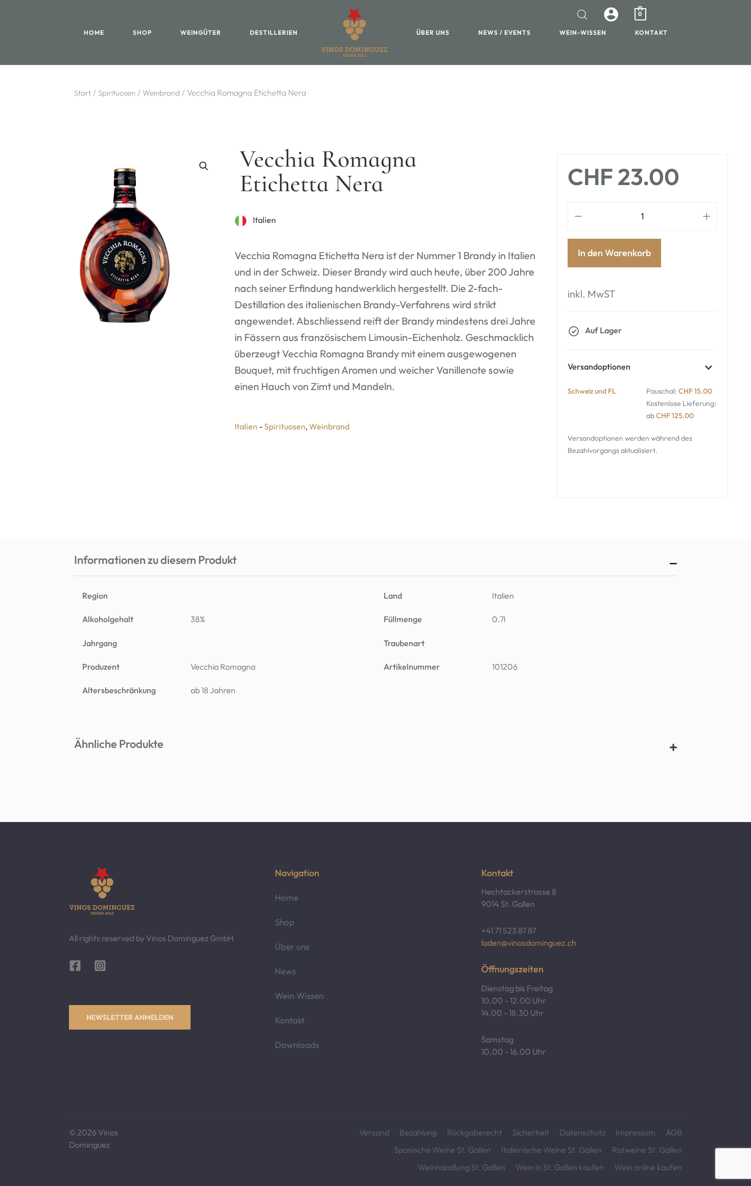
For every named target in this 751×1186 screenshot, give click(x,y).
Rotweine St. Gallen (647, 1150)
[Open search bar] (582, 14)
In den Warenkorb (614, 253)
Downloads (297, 1044)
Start (82, 93)
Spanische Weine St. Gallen (442, 1150)
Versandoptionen (599, 366)
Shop (142, 32)
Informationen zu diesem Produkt (155, 560)
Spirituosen (116, 93)
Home (94, 32)
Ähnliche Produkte (118, 744)
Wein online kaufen (648, 1167)
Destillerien (274, 32)
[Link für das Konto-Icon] (611, 14)
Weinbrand (161, 93)
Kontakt (651, 32)
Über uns (433, 32)
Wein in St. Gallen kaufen (559, 1167)
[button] (204, 166)
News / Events (504, 32)
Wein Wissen (299, 995)
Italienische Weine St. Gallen (551, 1150)
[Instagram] (100, 966)
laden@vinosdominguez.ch (528, 943)
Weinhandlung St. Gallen (461, 1167)
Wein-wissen (582, 32)
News (285, 971)
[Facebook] (75, 966)
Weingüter (200, 32)
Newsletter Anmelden (129, 1017)
